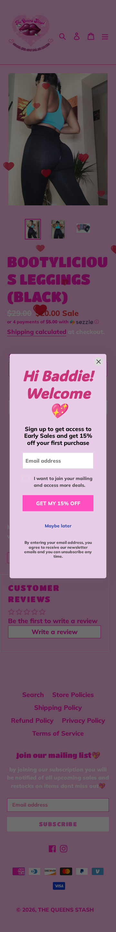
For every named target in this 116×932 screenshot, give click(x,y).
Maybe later (58, 526)
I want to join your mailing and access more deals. (63, 482)
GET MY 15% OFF (58, 503)
